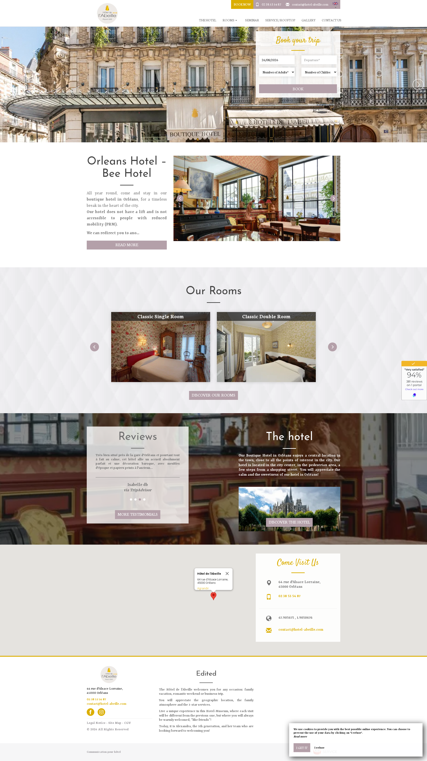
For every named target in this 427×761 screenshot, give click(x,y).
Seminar (252, 20)
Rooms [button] (229, 20)
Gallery (309, 20)
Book (298, 88)
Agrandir (203, 588)
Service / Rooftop (280, 20)
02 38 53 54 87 (271, 4)
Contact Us (331, 20)
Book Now (242, 4)
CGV (127, 723)
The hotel (207, 20)
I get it (302, 747)
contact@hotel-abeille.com (310, 4)
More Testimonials (138, 514)
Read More (126, 244)
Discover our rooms (213, 395)
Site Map (114, 723)
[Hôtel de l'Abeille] (105, 13)
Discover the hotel (289, 522)
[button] (335, 4)
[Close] (227, 573)
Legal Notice (96, 723)
